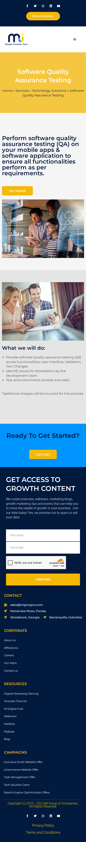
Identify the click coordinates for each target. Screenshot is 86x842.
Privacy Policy (43, 825)
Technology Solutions (49, 91)
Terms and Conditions (43, 832)
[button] (74, 39)
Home (7, 91)
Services (22, 91)
